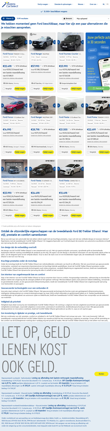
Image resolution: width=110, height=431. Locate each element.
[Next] (26, 42)
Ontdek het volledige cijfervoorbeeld (13, 78)
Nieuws (80, 4)
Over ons (93, 4)
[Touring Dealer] (11, 4)
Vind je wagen (43, 4)
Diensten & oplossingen (63, 4)
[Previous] (2, 42)
